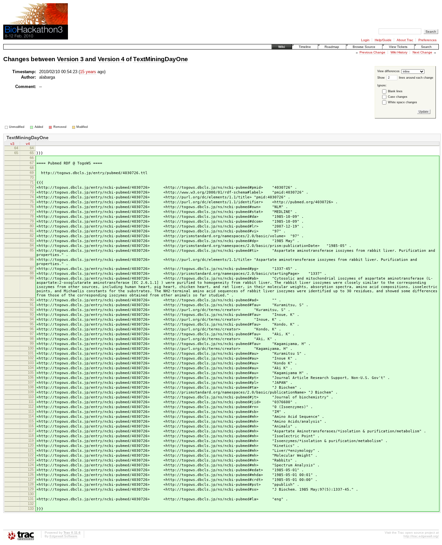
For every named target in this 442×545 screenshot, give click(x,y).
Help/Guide (383, 40)
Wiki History (399, 52)
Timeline (305, 47)
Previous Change (372, 52)
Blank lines (395, 91)
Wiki (281, 47)
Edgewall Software (63, 536)
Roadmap (332, 47)
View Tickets (398, 47)
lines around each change (416, 77)
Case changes (397, 96)
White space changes (402, 102)
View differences (388, 71)
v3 (12, 144)
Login (365, 40)
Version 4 (111, 59)
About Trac (405, 40)
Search (426, 47)
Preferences (427, 40)
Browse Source (364, 47)
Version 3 (70, 59)
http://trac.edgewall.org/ (421, 536)
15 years (88, 71)
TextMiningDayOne (160, 59)
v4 (28, 144)
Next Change (422, 52)
